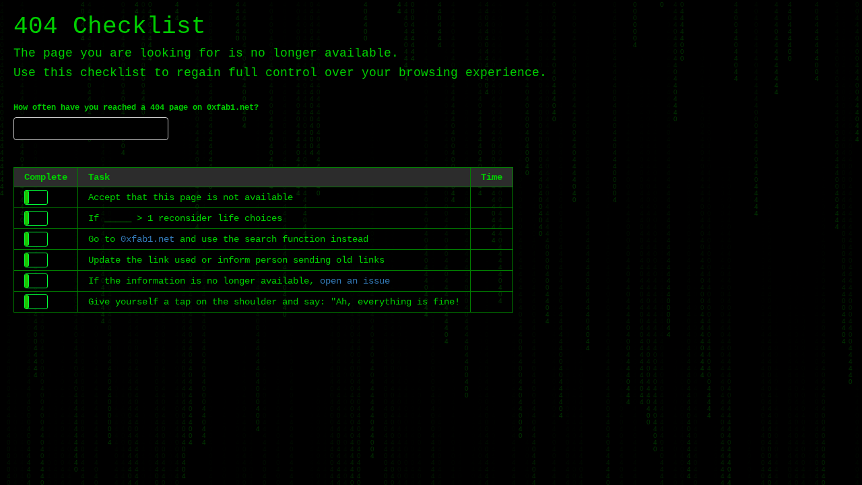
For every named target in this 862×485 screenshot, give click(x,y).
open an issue (355, 281)
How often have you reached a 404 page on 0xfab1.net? (136, 107)
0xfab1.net (147, 239)
